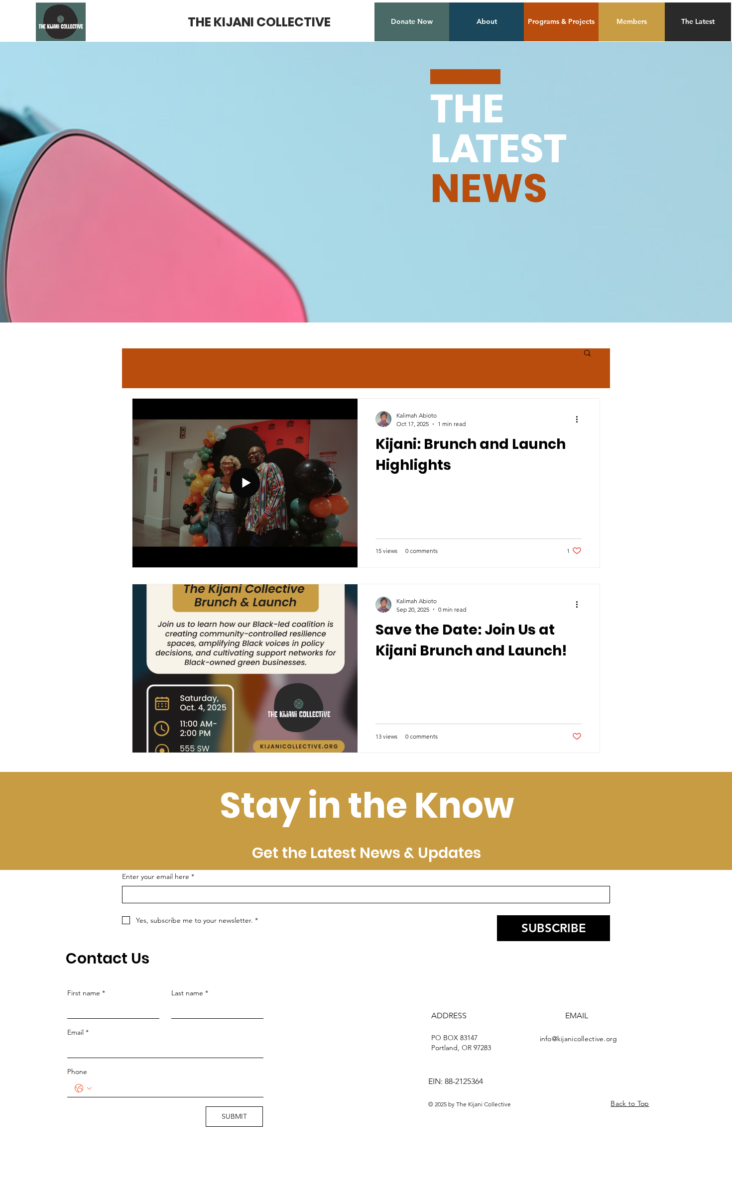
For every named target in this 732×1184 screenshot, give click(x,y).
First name (86, 992)
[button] (587, 353)
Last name (189, 992)
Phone (77, 1071)
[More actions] (580, 419)
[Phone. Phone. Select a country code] (83, 1088)
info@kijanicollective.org (578, 1038)
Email (78, 1032)
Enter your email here (158, 876)
